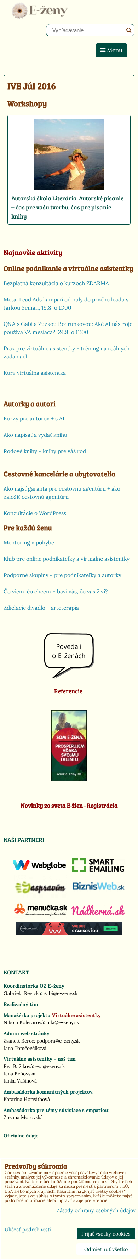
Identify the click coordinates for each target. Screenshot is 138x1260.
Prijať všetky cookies (106, 1234)
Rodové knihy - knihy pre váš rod (45, 451)
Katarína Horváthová (27, 1099)
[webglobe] (39, 868)
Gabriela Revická (22, 993)
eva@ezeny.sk (50, 1066)
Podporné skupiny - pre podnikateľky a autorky (62, 575)
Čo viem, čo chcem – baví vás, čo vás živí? (56, 591)
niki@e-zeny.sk (62, 1022)
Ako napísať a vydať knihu (35, 434)
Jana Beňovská (19, 1073)
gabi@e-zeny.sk (60, 993)
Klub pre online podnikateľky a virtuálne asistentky (67, 558)
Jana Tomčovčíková (25, 1048)
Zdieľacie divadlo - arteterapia (41, 607)
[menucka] (40, 917)
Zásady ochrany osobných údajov (96, 1210)
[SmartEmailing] (98, 870)
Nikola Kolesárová (24, 1022)
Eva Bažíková (18, 1066)
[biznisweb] (98, 890)
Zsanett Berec (19, 1041)
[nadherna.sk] (98, 913)
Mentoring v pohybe (29, 542)
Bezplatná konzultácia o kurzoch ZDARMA (56, 283)
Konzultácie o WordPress (35, 513)
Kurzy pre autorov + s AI (34, 418)
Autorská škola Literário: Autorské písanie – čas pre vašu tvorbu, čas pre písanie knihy (67, 207)
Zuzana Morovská (23, 1117)
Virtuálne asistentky (76, 1015)
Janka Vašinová (20, 1081)
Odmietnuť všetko (106, 1249)
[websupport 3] (69, 933)
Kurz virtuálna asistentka (35, 372)
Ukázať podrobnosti (28, 1230)
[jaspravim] (40, 896)
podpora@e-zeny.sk (58, 1041)
